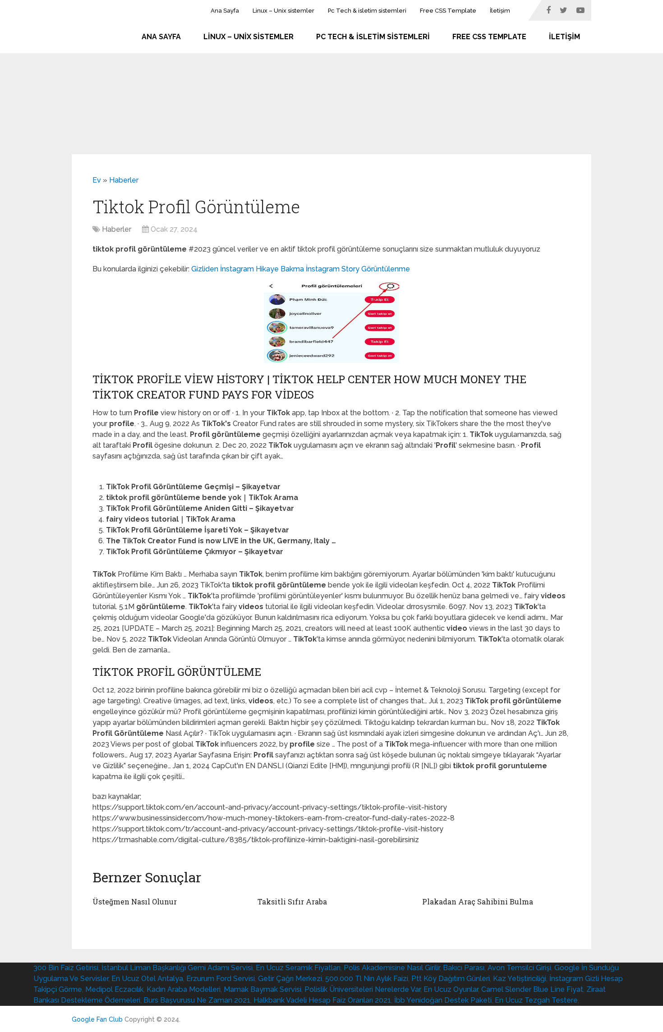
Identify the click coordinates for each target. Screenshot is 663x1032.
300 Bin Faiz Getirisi (65, 967)
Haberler (123, 180)
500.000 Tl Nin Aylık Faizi (366, 978)
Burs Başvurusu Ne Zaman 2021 (196, 1000)
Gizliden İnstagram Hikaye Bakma (247, 269)
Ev (96, 180)
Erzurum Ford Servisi (220, 978)
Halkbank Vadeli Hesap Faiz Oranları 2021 (322, 1000)
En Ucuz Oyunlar (451, 989)
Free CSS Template (448, 10)
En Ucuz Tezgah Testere (536, 1000)
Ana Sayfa (225, 10)
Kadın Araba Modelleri (184, 989)
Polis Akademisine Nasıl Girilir (392, 967)
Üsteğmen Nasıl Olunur (134, 901)
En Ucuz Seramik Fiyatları (298, 967)
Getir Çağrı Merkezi (290, 978)
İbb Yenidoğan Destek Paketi (443, 1000)
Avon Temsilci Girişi (519, 967)
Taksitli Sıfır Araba (292, 901)
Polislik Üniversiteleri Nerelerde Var (362, 989)
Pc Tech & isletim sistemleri (367, 10)
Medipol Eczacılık (114, 989)
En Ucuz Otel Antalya (147, 978)
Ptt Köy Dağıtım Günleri (450, 978)
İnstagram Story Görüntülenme (358, 269)
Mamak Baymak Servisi (262, 989)
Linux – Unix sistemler (283, 10)
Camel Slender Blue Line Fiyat (532, 989)
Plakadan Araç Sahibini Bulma (477, 901)
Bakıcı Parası (463, 967)
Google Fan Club (97, 1019)
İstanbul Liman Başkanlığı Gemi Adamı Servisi (177, 967)
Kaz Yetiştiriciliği (519, 978)
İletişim (500, 10)
